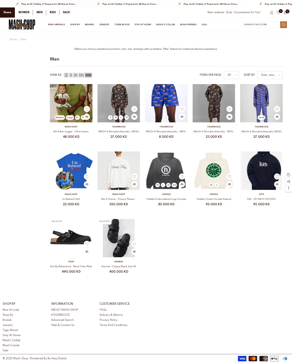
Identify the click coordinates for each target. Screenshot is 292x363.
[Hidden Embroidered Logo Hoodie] (166, 170)
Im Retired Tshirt (71, 199)
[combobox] (260, 24)
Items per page (210, 75)
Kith (261, 194)
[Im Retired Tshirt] (71, 170)
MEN (39, 12)
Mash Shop (71, 127)
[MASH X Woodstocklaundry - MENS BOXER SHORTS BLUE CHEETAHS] (166, 103)
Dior (71, 262)
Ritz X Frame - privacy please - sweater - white (118, 200)
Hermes (118, 262)
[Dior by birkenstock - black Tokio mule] (71, 238)
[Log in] (271, 12)
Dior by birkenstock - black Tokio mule (71, 266)
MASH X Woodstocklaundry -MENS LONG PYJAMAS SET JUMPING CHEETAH (118, 132)
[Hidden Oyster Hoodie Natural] (214, 170)
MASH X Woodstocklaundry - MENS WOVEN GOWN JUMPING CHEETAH (213, 132)
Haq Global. (59, 358)
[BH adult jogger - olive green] (71, 103)
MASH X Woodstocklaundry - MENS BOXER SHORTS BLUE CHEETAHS (166, 132)
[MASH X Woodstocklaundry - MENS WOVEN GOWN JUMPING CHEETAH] (214, 103)
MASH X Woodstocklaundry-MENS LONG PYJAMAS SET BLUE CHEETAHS (261, 132)
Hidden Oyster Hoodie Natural (214, 199)
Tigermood (119, 127)
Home (7, 12)
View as (56, 75)
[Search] (264, 24)
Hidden (166, 194)
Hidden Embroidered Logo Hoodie (166, 199)
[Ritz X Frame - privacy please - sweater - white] (119, 170)
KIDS (53, 12)
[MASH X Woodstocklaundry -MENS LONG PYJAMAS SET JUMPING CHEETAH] (119, 103)
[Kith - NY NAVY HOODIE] (261, 170)
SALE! (66, 12)
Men (23, 39)
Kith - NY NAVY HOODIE (261, 199)
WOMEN (23, 12)
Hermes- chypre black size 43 (118, 266)
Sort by (249, 75)
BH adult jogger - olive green (71, 131)
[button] (66, 75)
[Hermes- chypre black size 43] (119, 238)
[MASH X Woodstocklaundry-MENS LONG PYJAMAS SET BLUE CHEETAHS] (261, 103)
